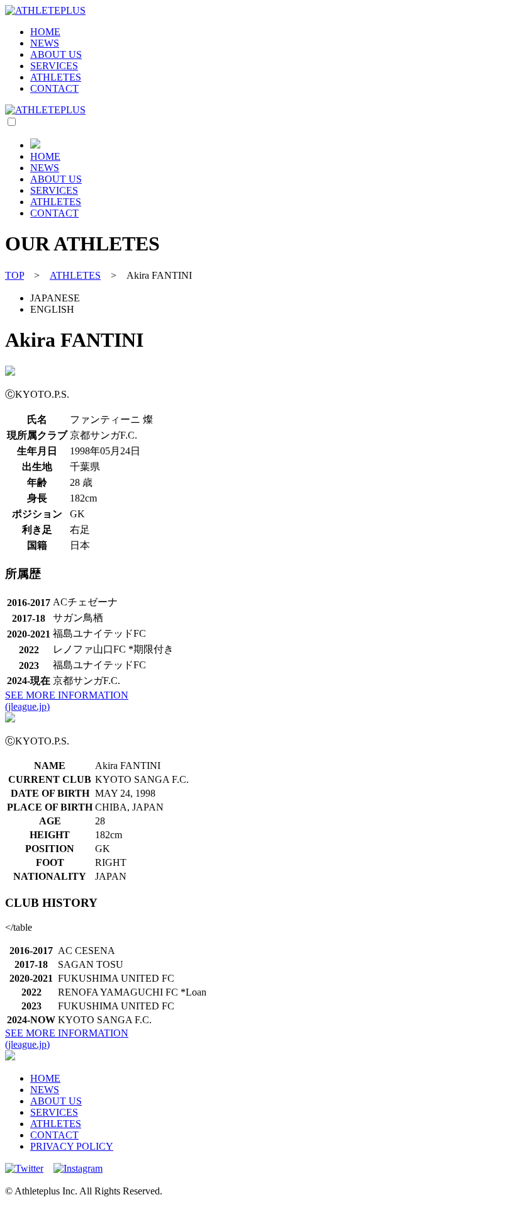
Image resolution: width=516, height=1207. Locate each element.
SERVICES (54, 65)
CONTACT (54, 88)
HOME (45, 31)
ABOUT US (56, 54)
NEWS (44, 43)
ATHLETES (55, 77)
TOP (14, 275)
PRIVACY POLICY (71, 1146)
